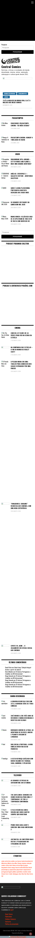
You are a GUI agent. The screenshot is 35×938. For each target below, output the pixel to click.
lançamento (4, 867)
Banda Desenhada (9, 94)
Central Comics (11, 66)
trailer (10, 874)
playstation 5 (27, 870)
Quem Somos (9, 914)
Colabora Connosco (10, 919)
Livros (6, 97)
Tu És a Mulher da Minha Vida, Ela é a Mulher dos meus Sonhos (16, 101)
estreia (18, 865)
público (14, 872)
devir (10, 865)
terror (7, 874)
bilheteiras (4, 863)
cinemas (24, 863)
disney (14, 865)
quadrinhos (19, 872)
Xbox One (24, 874)
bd (32, 861)
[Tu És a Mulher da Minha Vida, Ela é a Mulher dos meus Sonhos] (17, 87)
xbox (20, 874)
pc (9, 870)
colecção (29, 863)
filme (21, 865)
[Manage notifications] (30, 933)
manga (13, 867)
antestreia (8, 861)
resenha (25, 872)
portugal (3, 872)
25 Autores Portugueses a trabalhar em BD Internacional (17, 673)
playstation (13, 870)
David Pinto (8, 667)
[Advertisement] (17, 23)
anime (3, 861)
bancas (19, 861)
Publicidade (8, 916)
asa (16, 861)
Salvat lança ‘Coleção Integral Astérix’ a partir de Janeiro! (18, 668)
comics (3, 865)
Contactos (8, 921)
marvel (17, 867)
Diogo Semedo (9, 676)
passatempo (4, 870)
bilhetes (9, 863)
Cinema (19, 863)
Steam (3, 874)
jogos (26, 865)
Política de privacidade (11, 924)
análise (13, 861)
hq (24, 865)
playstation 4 (20, 870)
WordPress (20, 933)
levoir (9, 867)
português (9, 872)
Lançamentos (22, 94)
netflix (21, 867)
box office (14, 863)
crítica (7, 865)
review (29, 872)
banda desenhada (26, 861)
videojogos (15, 874)
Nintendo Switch (27, 867)
